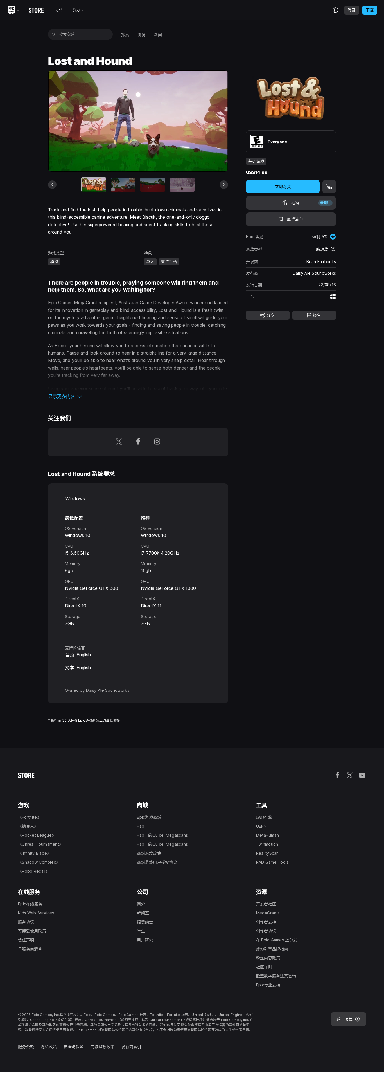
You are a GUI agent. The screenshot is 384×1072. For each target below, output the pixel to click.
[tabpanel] (138, 569)
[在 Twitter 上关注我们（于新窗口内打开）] (119, 442)
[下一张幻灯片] (224, 184)
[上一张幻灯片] (52, 184)
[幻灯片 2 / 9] (123, 184)
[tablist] (138, 498)
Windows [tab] (75, 499)
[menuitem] (125, 34)
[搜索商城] (53, 34)
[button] (138, 396)
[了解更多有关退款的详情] (333, 249)
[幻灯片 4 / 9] (182, 184)
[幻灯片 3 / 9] (152, 184)
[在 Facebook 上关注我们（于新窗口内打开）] (138, 442)
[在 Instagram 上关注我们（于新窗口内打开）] (157, 442)
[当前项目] (94, 184)
